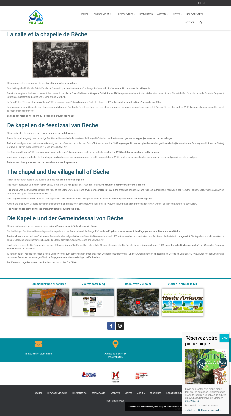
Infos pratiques (174, 393)
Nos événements (195, 14)
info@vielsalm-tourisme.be (38, 353)
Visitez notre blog (93, 284)
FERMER (224, 338)
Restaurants (98, 393)
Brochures (155, 393)
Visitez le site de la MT (183, 284)
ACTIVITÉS (162, 14)
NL (204, 3)
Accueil (84, 14)
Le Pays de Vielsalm (102, 14)
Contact (189, 22)
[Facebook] (111, 326)
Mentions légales (115, 401)
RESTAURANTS (146, 14)
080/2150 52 (192, 400)
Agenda (141, 393)
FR (199, 3)
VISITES (176, 14)
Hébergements (79, 393)
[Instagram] (120, 326)
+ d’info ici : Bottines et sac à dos (203, 410)
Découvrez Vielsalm (138, 284)
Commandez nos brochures (48, 284)
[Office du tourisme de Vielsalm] (36, 18)
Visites (128, 393)
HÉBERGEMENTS (125, 14)
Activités (115, 393)
